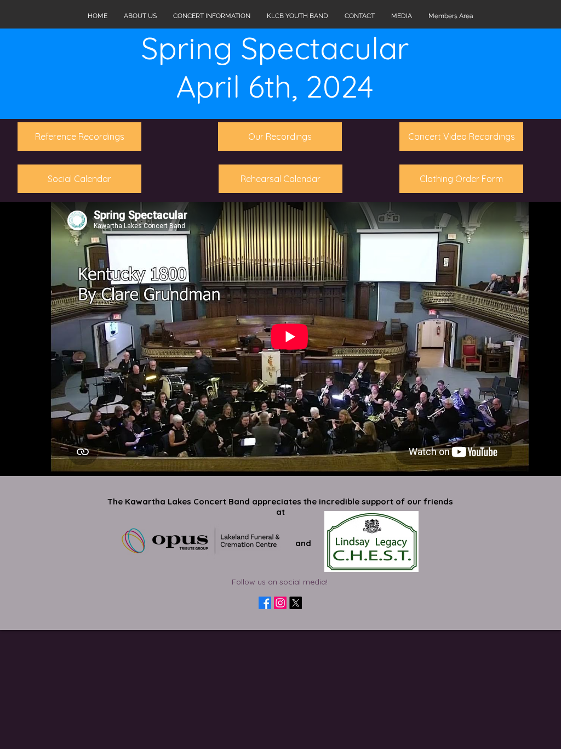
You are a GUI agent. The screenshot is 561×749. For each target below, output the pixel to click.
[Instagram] (280, 603)
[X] (295, 603)
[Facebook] (265, 603)
